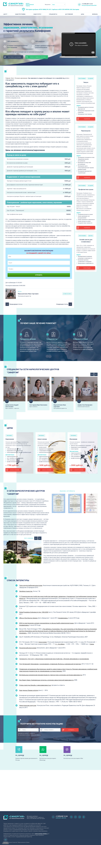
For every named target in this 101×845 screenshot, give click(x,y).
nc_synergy (19, 755)
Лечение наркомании (21, 78)
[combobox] (58, 4)
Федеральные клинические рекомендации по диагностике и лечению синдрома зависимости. (50, 675)
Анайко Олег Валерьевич (85, 405)
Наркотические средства (27, 705)
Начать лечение (14, 469)
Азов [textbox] (53, 4)
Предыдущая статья (14, 304)
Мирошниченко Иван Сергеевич (28, 294)
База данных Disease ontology (28, 690)
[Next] (96, 374)
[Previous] (92, 374)
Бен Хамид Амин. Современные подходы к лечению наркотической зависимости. (46, 680)
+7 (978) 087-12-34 (87, 4)
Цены (82, 14)
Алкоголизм (42, 642)
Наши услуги (37, 14)
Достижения (69, 14)
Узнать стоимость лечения (38, 57)
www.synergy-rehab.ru (41, 833)
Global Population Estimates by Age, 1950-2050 (33, 612)
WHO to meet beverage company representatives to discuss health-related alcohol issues (46, 623)
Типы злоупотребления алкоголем (30, 585)
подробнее (87, 118)
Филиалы (95, 14)
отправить (71, 729)
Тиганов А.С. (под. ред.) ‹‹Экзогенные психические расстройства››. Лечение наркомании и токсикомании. (54, 659)
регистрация (87, 268)
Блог (12, 78)
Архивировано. (63, 618)
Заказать (54, 159)
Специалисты (53, 14)
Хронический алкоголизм (27, 648)
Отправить (38, 275)
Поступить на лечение (14, 57)
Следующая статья (63, 304)
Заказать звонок (61, 818)
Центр (5, 14)
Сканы (92, 644)
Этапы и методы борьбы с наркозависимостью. (35, 685)
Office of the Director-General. (28, 618)
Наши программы (20, 14)
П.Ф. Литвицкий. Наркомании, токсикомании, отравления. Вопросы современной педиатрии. (50, 664)
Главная (7, 78)
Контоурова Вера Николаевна (38, 405)
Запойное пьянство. (26, 591)
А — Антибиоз (59, 644)
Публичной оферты (36, 735)
